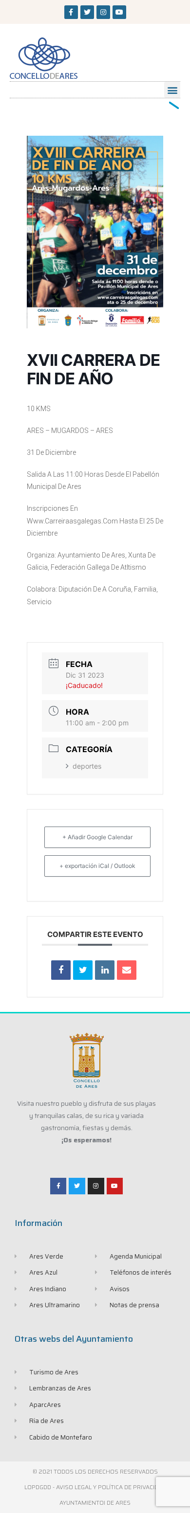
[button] (172, 90)
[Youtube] (119, 12)
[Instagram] (103, 12)
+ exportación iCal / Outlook (97, 865)
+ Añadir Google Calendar (97, 837)
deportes (87, 766)
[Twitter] (87, 12)
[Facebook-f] (71, 12)
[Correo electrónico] (126, 970)
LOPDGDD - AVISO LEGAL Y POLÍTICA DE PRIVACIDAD (95, 1487)
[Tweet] (83, 970)
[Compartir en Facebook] (61, 970)
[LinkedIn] (104, 970)
